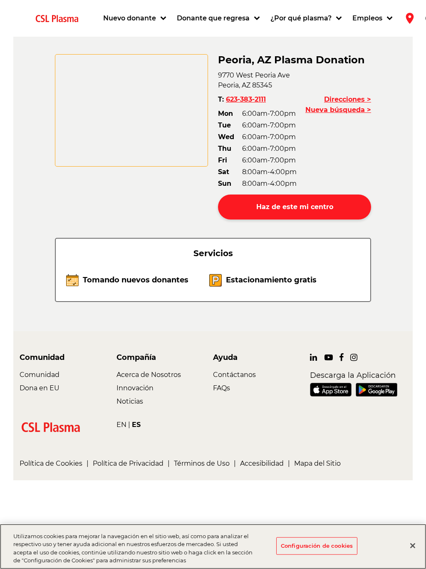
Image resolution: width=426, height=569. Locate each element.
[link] (60, 18)
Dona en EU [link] (39, 388)
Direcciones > (347, 99)
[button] (136, 18)
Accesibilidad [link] (262, 463)
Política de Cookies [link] (51, 463)
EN (121, 425)
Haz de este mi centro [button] (294, 207)
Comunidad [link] (39, 375)
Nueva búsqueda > (338, 110)
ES (136, 425)
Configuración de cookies (317, 545)
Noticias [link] (129, 401)
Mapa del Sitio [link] (317, 463)
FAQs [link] (221, 388)
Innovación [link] (135, 388)
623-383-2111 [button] (246, 99)
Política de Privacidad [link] (128, 463)
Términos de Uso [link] (202, 463)
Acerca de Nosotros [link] (148, 375)
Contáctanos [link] (234, 375)
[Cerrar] (413, 546)
